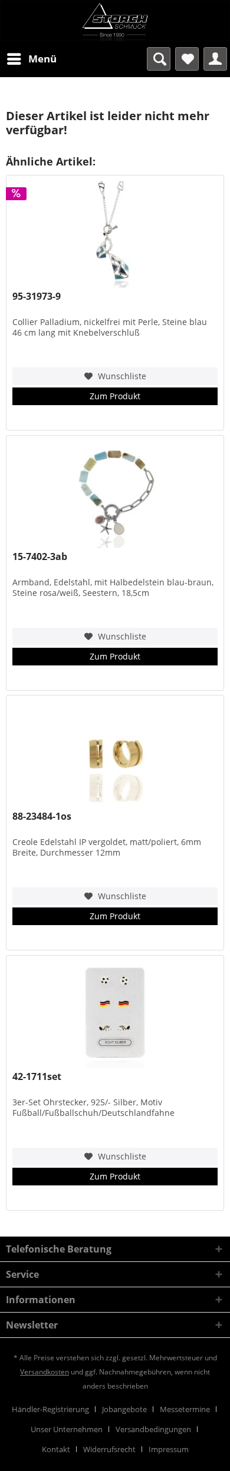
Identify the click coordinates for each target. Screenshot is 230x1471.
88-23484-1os (41, 816)
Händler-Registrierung (50, 1409)
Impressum (169, 1449)
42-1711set (36, 1077)
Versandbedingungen (153, 1429)
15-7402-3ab (39, 557)
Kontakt (56, 1449)
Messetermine (185, 1409)
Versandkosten (44, 1372)
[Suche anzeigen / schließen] (158, 59)
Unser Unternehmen (67, 1429)
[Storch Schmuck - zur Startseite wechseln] (115, 20)
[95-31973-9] (115, 234)
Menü (42, 58)
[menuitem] (31, 59)
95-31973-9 (36, 296)
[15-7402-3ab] (115, 495)
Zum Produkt (115, 396)
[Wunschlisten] (187, 59)
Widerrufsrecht (109, 1449)
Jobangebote (124, 1409)
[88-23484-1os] (115, 754)
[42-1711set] (115, 1015)
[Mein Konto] (215, 59)
